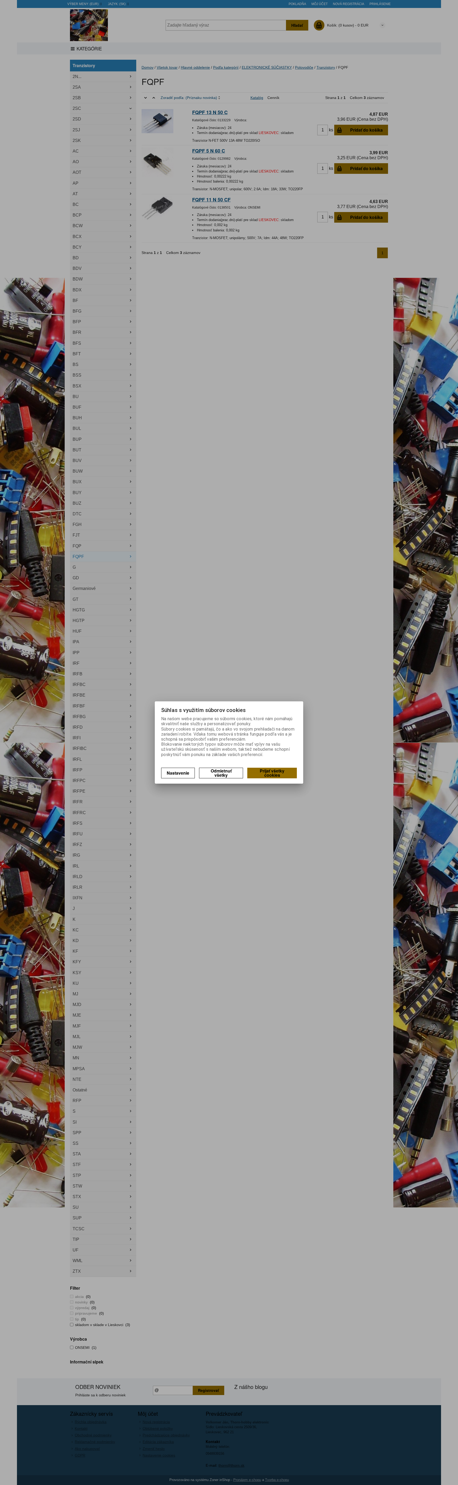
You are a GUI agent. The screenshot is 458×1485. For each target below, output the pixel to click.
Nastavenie (178, 773)
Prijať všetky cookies (272, 773)
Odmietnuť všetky (221, 773)
